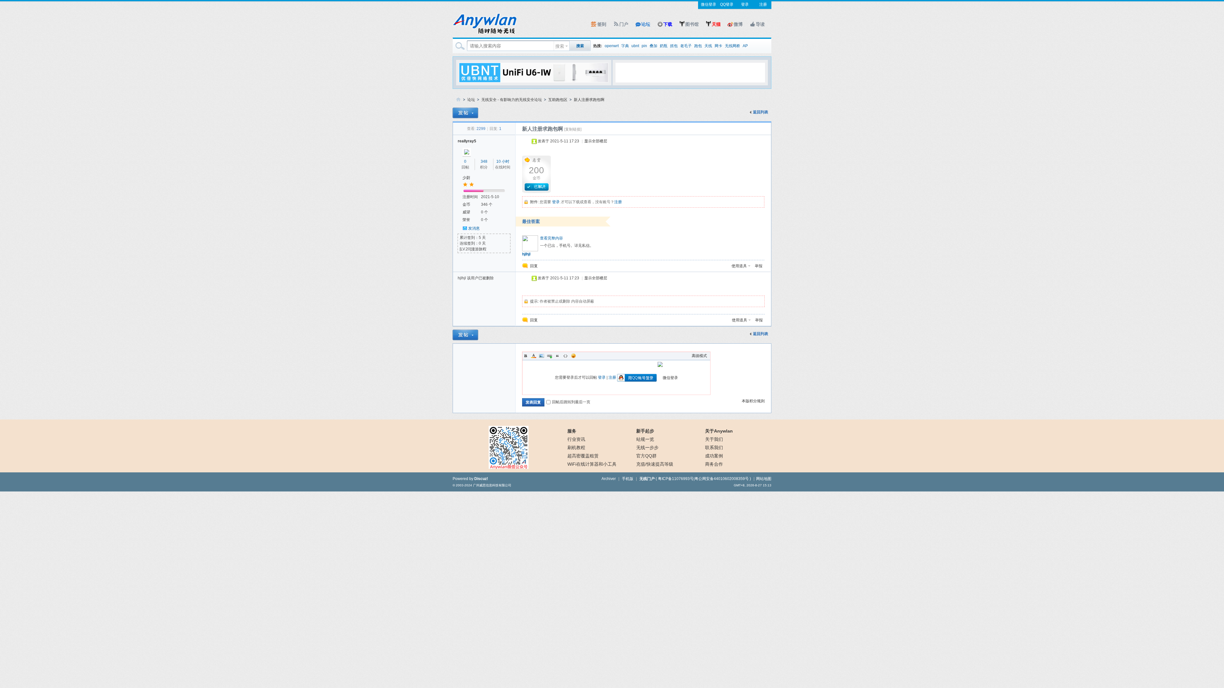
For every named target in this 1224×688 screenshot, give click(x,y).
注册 (763, 4)
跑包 (698, 46)
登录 (745, 4)
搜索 (559, 46)
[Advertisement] (690, 72)
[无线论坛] (484, 34)
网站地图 (763, 479)
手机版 (627, 479)
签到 (601, 24)
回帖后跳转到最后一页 (571, 402)
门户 (623, 24)
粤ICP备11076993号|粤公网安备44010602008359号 (703, 479)
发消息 (474, 228)
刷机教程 (576, 447)
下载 (667, 24)
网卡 (718, 46)
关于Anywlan (719, 431)
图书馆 (692, 24)
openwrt (612, 46)
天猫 (716, 24)
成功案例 (714, 455)
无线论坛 (458, 99)
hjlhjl (526, 254)
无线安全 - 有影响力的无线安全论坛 (511, 99)
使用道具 (739, 266)
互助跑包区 (557, 99)
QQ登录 (726, 4)
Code (565, 356)
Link (549, 356)
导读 (760, 24)
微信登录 (708, 4)
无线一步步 (647, 447)
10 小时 (502, 161)
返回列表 (760, 112)
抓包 (674, 46)
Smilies (573, 356)
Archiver (608, 479)
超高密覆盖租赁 (583, 455)
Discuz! (481, 479)
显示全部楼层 (595, 141)
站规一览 (645, 439)
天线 (708, 46)
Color (533, 356)
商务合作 (714, 464)
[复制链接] (572, 129)
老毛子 (686, 46)
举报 (758, 266)
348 (484, 161)
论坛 (645, 24)
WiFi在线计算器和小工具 (591, 464)
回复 (534, 266)
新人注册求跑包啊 (589, 99)
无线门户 (647, 479)
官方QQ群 (646, 455)
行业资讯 (576, 439)
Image (541, 356)
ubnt (635, 46)
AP (745, 46)
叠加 (653, 46)
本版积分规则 (753, 401)
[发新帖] (465, 113)
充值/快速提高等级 (654, 464)
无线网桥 (732, 46)
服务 (571, 431)
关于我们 (714, 439)
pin (644, 46)
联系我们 (714, 447)
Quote (557, 356)
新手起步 (645, 431)
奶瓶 (663, 46)
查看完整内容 (551, 238)
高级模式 (699, 356)
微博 (738, 24)
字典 (625, 46)
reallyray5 (467, 141)
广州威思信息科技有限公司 (492, 485)
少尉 (466, 178)
